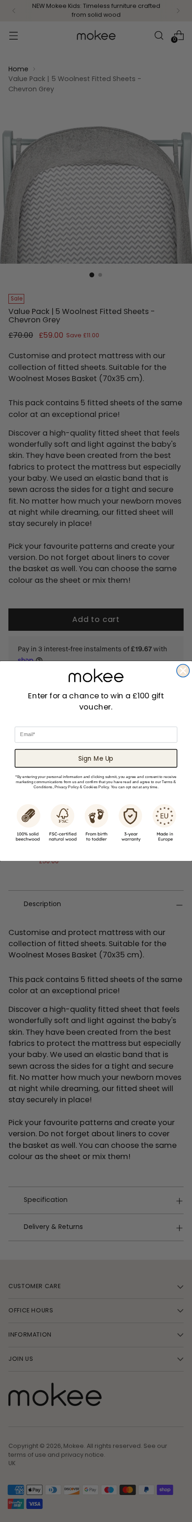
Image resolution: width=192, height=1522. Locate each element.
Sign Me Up (96, 758)
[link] (96, 675)
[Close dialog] (183, 670)
